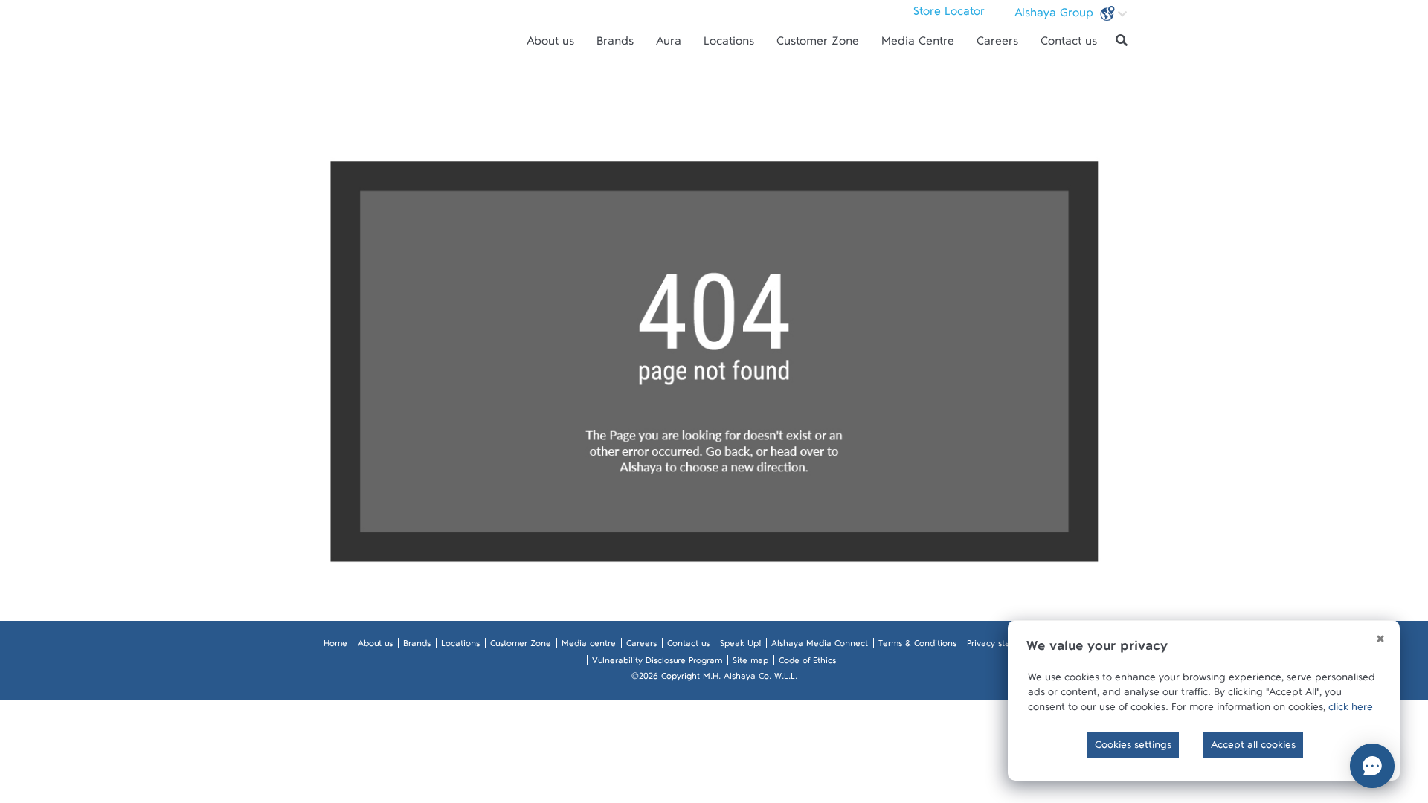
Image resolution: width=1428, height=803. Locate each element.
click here (1350, 710)
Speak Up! (740, 646)
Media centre (589, 646)
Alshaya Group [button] (1055, 16)
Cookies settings (1133, 748)
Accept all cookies (1253, 748)
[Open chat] (1372, 766)
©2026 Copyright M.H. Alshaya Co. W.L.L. (714, 679)
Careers (997, 44)
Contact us (1069, 44)
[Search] (1121, 41)
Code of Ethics (807, 663)
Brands (615, 44)
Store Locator (949, 15)
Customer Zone (817, 44)
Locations (729, 44)
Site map (750, 663)
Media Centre (917, 44)
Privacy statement (1003, 646)
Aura (668, 44)
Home (335, 646)
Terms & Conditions (917, 646)
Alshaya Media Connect (819, 646)
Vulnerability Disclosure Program (657, 663)
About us (550, 44)
